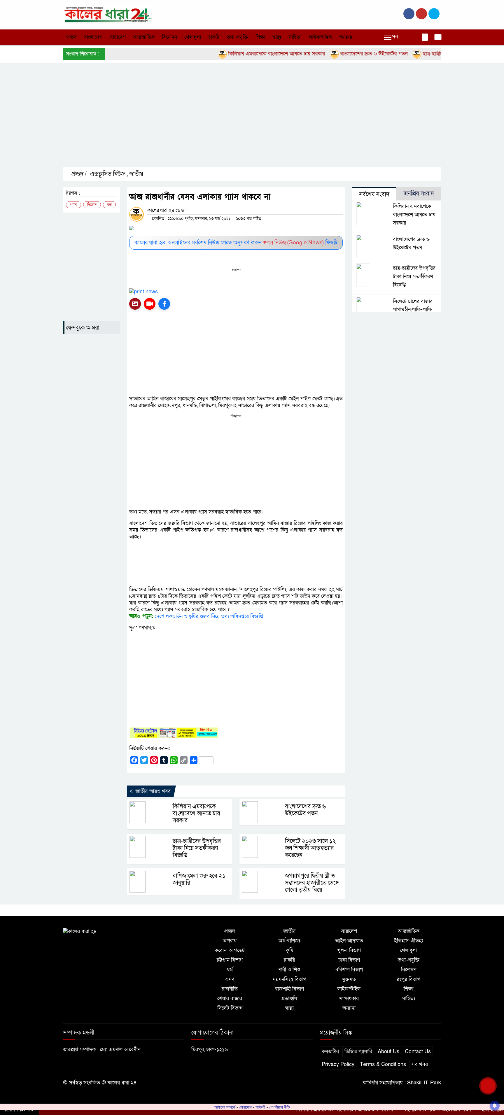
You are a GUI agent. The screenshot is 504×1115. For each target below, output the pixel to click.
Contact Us (418, 1051)
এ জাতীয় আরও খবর (150, 791)
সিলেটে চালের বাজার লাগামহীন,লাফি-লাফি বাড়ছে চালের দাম (413, 310)
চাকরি (213, 37)
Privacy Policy (338, 1064)
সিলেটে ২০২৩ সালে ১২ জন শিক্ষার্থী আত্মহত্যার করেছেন (310, 848)
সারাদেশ (118, 37)
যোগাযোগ (245, 1107)
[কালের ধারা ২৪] (107, 14)
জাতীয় (136, 174)
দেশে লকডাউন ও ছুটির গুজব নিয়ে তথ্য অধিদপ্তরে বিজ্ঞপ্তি (209, 616)
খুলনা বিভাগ (349, 950)
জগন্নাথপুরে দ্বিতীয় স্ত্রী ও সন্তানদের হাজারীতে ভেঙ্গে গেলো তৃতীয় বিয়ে (312, 883)
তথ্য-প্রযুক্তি (237, 37)
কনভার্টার (330, 1051)
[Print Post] (135, 304)
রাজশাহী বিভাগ (289, 989)
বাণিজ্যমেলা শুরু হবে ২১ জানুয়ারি (199, 879)
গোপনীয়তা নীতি (279, 1107)
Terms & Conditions (383, 1064)
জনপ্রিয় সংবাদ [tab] (419, 193)
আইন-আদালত (349, 940)
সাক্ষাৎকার (349, 998)
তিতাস (92, 205)
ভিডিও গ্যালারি (358, 1051)
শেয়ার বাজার (229, 998)
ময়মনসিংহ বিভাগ (289, 979)
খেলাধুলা (192, 37)
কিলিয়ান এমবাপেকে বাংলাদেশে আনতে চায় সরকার (256, 53)
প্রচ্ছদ (71, 37)
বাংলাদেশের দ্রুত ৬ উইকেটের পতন (353, 53)
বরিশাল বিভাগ (349, 969)
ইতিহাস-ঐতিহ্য (408, 940)
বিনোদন (169, 37)
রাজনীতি (230, 989)
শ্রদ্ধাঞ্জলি (289, 998)
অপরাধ (230, 940)
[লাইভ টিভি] (149, 304)
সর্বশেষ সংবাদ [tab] (374, 194)
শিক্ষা (260, 37)
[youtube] (434, 13)
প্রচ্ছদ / (78, 174)
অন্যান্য (345, 37)
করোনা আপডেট (230, 950)
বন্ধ (109, 205)
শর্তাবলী (260, 1107)
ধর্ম (230, 969)
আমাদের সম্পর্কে (224, 1107)
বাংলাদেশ (93, 37)
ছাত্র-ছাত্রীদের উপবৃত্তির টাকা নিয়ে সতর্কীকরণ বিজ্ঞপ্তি (197, 848)
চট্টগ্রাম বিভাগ (230, 960)
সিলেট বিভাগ (229, 1008)
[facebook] (408, 13)
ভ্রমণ (229, 979)
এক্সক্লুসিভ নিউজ (107, 174)
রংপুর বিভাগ (408, 979)
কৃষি (289, 950)
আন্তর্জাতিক (144, 37)
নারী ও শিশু (289, 969)
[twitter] (421, 13)
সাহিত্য (295, 37)
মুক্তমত (349, 979)
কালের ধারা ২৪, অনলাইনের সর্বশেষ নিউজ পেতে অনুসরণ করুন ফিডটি (235, 242)
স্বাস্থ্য (276, 37)
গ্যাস (73, 205)
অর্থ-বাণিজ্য (289, 940)
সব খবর (420, 1064)
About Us (388, 1051)
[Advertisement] (238, 120)
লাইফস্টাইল (320, 37)
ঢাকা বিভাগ (349, 960)
